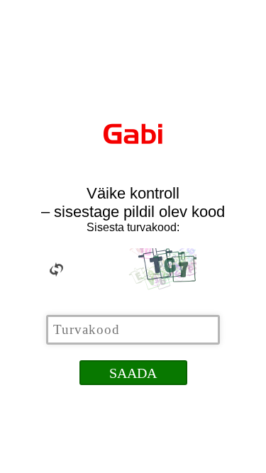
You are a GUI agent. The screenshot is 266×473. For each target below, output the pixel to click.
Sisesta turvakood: (133, 227)
